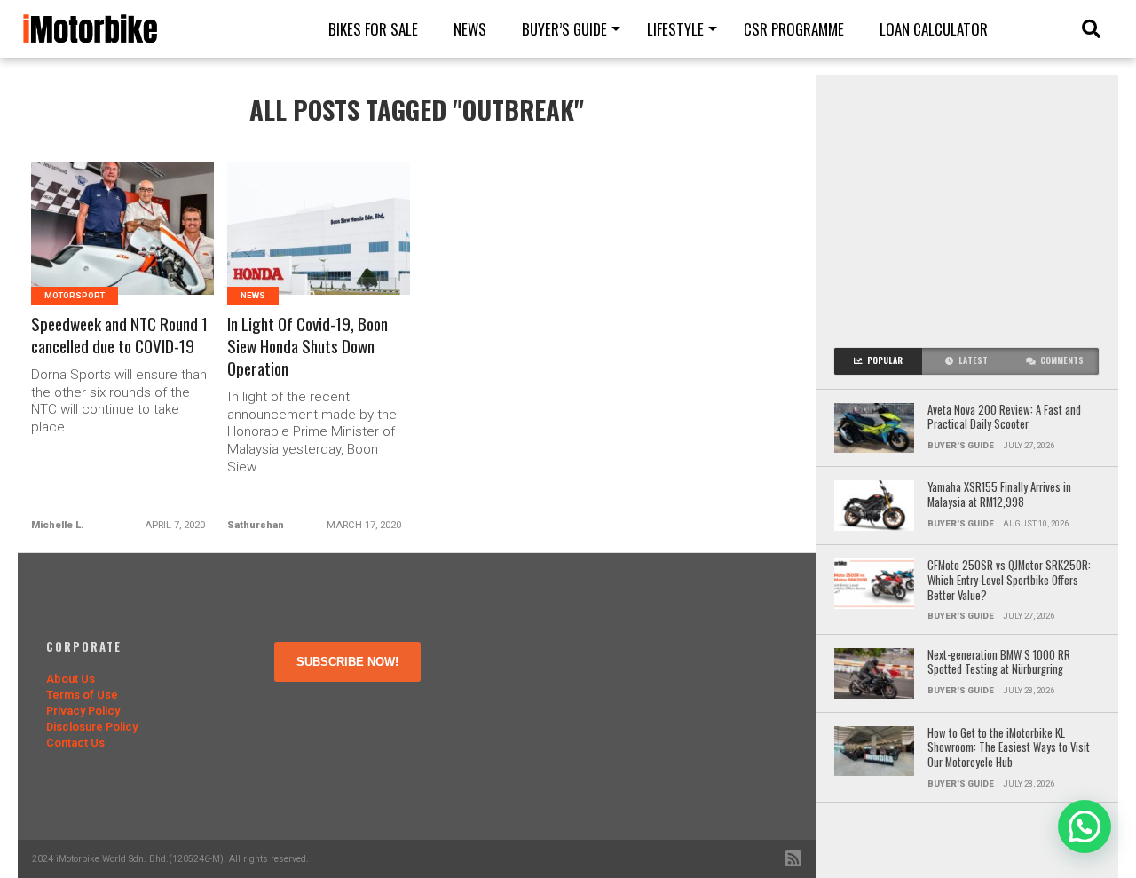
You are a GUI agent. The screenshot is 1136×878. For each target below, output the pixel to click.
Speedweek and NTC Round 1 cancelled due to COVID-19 (119, 335)
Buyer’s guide (564, 29)
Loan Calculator (934, 29)
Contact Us (75, 742)
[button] (1084, 826)
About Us (70, 678)
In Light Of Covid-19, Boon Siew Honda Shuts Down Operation (307, 346)
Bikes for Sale (373, 29)
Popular (885, 360)
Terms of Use (82, 694)
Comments (1062, 360)
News (470, 29)
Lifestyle (675, 29)
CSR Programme (794, 29)
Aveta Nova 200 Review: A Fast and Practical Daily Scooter (1004, 417)
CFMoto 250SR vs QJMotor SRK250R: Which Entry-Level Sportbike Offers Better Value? (1009, 580)
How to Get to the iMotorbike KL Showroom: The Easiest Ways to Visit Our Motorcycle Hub (1008, 748)
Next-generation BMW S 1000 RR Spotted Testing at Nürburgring (998, 662)
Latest (973, 360)
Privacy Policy (83, 710)
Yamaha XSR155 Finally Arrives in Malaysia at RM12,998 (999, 495)
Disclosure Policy (92, 726)
